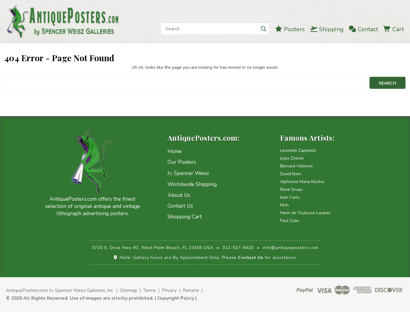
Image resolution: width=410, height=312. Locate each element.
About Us (178, 195)
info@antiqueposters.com (290, 247)
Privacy (169, 290)
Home (174, 151)
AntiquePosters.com (27, 290)
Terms (149, 290)
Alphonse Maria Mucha (302, 181)
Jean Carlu (290, 197)
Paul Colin (289, 221)
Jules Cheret (291, 158)
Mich (284, 205)
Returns (191, 290)
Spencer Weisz (188, 173)
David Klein (290, 174)
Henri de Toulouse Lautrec (305, 213)
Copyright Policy (175, 298)
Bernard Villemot (296, 166)
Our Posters (181, 162)
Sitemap (128, 290)
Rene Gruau (291, 189)
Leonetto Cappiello (298, 150)
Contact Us (180, 205)
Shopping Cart (184, 216)
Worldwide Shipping (192, 184)
